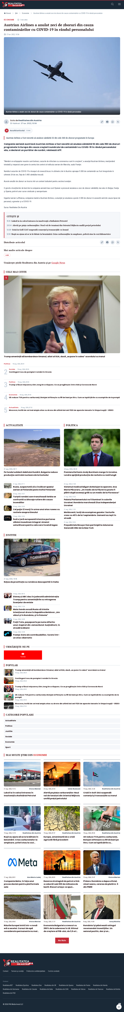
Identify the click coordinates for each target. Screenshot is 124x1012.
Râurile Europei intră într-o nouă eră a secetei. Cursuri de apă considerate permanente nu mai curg (20, 930)
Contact (5, 971)
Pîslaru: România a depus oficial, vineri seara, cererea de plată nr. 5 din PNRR (100, 884)
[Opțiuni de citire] (119, 1007)
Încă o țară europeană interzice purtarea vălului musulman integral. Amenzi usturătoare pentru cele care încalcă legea (35, 522)
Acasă (8, 13)
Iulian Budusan (74, 789)
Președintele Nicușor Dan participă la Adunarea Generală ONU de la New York (88, 526)
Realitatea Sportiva (22, 985)
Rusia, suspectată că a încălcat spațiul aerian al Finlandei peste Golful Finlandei (34, 488)
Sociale (12, 369)
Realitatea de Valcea (78, 989)
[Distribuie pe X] (118, 122)
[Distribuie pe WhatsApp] (112, 122)
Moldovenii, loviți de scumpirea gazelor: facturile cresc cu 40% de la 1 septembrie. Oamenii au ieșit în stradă (90, 515)
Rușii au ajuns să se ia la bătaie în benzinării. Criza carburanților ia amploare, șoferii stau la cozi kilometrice (61, 234)
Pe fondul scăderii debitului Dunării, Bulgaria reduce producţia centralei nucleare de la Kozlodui (31, 473)
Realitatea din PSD (9, 993)
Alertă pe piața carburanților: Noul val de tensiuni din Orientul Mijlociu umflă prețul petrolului (57, 225)
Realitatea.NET (8, 985)
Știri (16, 13)
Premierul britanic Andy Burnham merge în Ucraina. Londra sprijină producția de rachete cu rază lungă (90, 473)
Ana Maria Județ (34, 877)
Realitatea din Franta (83, 985)
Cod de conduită (53, 971)
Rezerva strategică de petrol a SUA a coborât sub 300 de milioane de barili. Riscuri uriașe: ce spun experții (61, 885)
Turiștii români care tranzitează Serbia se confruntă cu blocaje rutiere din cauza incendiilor (34, 499)
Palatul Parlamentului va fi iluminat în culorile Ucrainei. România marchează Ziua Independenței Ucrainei (90, 502)
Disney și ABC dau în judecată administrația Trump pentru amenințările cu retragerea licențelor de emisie (36, 599)
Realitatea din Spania (66, 985)
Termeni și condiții (17, 971)
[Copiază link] (102, 122)
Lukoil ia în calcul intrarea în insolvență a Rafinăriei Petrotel (39, 221)
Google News (58, 262)
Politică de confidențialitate (36, 971)
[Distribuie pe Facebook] (107, 122)
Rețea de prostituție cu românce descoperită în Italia (31, 582)
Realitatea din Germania (11, 989)
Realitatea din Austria (30, 120)
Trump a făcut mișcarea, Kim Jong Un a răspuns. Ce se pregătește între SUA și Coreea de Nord (53, 385)
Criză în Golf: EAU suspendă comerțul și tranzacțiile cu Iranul (40, 229)
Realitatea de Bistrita (113, 989)
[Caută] (112, 4)
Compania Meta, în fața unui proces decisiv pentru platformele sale (21, 884)
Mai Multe (62, 940)
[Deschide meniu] (119, 4)
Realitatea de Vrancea (95, 989)
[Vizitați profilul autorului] (6, 121)
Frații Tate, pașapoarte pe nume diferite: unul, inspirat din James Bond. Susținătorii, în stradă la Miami (36, 625)
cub (7, 255)
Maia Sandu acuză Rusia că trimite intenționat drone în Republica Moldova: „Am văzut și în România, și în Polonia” (36, 612)
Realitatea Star (37, 985)
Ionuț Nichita (114, 922)
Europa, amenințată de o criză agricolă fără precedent (59, 838)
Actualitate (13, 408)
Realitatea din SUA (62, 989)
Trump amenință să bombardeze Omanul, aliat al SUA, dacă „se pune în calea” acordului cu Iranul (54, 356)
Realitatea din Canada (29, 989)
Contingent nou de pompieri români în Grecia (30, 372)
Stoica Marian (35, 789)
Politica (7, 364)
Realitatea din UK (50, 985)
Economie (25, 13)
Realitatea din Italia (46, 989)
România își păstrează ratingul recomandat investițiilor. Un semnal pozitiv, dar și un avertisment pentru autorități (99, 930)
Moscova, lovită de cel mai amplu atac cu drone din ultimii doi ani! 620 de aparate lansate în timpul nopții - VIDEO (61, 410)
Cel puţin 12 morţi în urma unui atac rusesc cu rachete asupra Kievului (36, 511)
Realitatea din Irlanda (100, 985)
